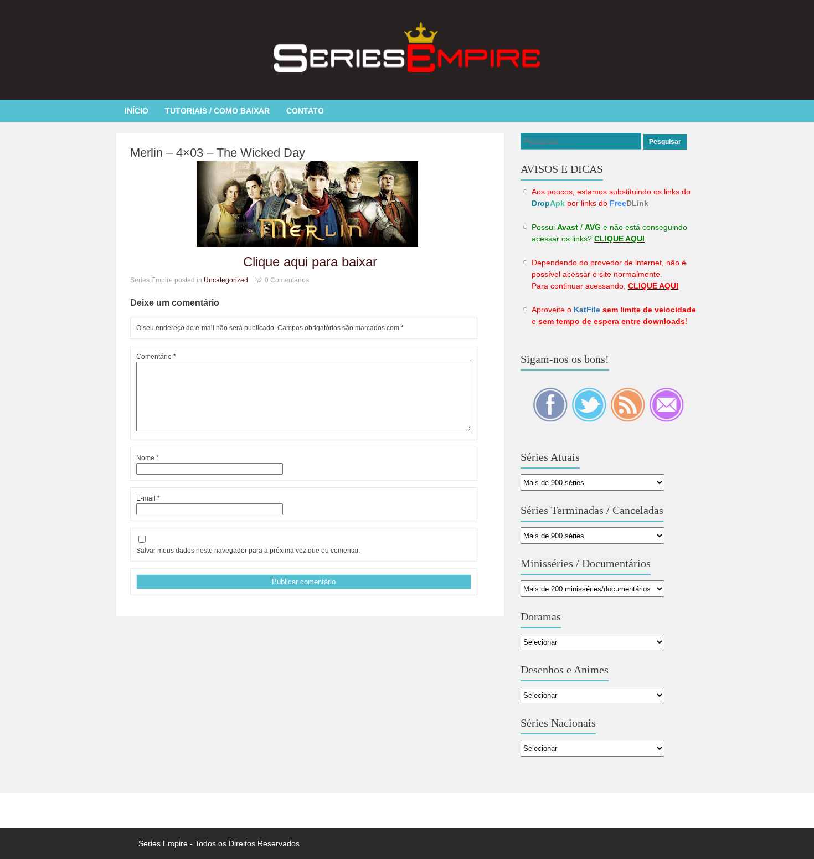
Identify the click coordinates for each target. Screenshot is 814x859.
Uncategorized (226, 280)
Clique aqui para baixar (310, 261)
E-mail (148, 498)
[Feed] (628, 419)
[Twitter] (589, 419)
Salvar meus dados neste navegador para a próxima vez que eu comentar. (248, 550)
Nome (147, 458)
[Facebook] (551, 419)
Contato (305, 110)
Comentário (156, 357)
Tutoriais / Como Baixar (217, 110)
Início (136, 110)
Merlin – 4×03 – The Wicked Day (217, 153)
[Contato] (666, 419)
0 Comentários (287, 280)
